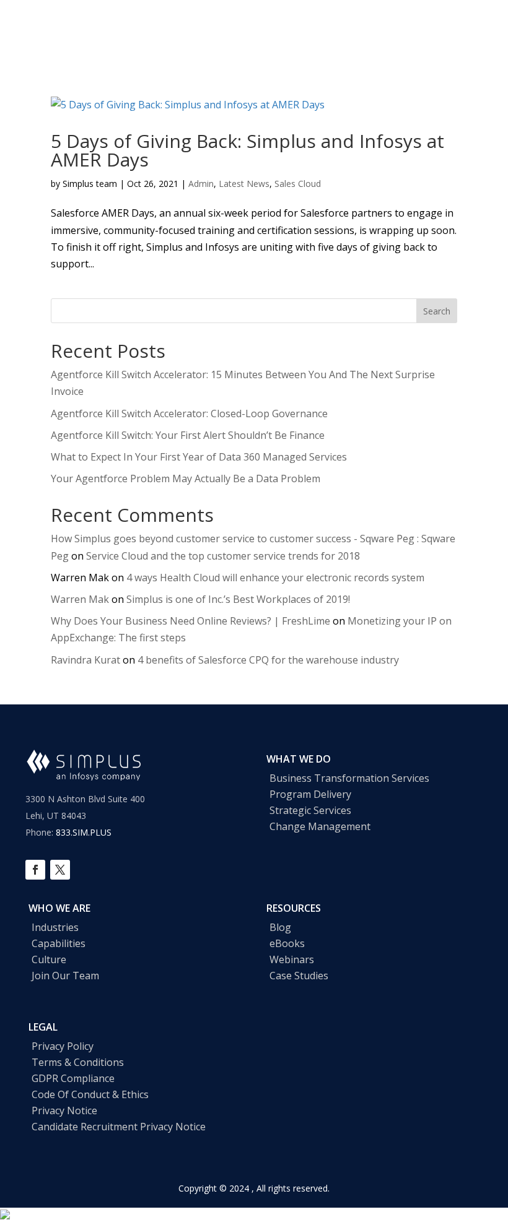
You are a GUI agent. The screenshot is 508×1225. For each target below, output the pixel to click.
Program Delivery (310, 794)
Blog (280, 927)
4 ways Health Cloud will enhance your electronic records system (275, 577)
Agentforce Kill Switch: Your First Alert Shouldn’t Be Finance (188, 435)
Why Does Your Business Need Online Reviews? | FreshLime (190, 621)
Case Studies (298, 975)
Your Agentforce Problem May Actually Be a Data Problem (185, 478)
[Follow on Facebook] (35, 870)
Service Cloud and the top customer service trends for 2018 (223, 556)
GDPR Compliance (73, 1078)
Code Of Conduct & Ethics (90, 1094)
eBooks (287, 943)
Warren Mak (80, 599)
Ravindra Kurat (85, 660)
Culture (49, 959)
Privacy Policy (63, 1046)
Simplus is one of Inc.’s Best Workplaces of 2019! (238, 599)
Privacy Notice (64, 1110)
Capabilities (58, 943)
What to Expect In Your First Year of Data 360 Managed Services (200, 457)
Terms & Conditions (78, 1062)
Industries (55, 927)
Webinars (291, 959)
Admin (201, 183)
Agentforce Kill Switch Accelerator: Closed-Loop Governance (189, 413)
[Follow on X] (60, 870)
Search (436, 311)
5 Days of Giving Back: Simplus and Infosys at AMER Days (247, 150)
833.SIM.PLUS (84, 832)
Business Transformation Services (349, 778)
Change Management (319, 826)
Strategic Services (310, 810)
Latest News (244, 183)
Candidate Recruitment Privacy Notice (119, 1126)
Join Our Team (65, 975)
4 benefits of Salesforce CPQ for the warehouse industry (268, 660)
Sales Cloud (297, 183)
